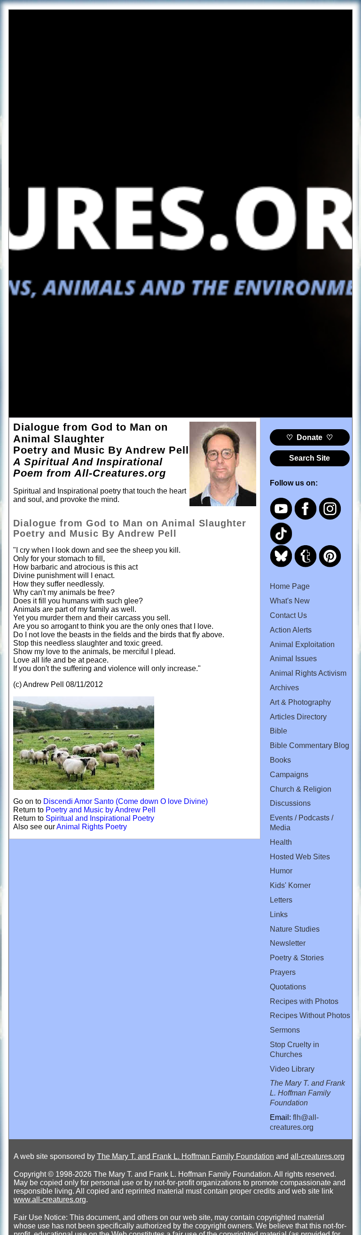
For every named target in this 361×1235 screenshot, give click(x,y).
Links (279, 915)
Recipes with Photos (304, 1001)
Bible (278, 731)
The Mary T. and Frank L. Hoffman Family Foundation (185, 1156)
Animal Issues (293, 659)
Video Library (292, 1069)
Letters (281, 900)
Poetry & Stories (297, 958)
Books (280, 760)
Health (281, 842)
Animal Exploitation (302, 644)
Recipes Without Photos (310, 1015)
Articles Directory (298, 717)
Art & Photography (300, 702)
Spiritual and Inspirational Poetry (100, 818)
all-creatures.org (317, 1156)
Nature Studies (295, 929)
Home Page (290, 586)
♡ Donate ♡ (309, 437)
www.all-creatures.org (50, 1200)
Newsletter (288, 943)
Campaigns (289, 775)
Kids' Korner (290, 885)
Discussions (290, 803)
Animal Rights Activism (308, 673)
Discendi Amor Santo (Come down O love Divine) (125, 801)
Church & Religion (300, 789)
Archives (284, 688)
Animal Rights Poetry (91, 827)
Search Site (309, 458)
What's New (290, 601)
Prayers (283, 972)
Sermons (285, 1030)
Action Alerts (291, 630)
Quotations (288, 987)
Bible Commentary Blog (309, 745)
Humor (281, 871)
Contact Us (288, 615)
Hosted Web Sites (300, 857)
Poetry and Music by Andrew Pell (101, 810)
